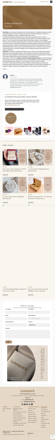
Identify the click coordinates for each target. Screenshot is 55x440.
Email (7, 315)
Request (7, 328)
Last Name (31, 309)
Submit (9, 341)
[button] (51, 2)
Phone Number (32, 315)
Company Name (9, 321)
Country (30, 321)
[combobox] (29, 318)
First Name (8, 309)
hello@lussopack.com (15, 87)
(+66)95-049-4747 (29, 399)
